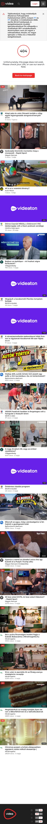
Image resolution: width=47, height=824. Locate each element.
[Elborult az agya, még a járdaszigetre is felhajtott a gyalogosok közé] (23, 507)
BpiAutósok (9, 378)
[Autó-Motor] (1, 189)
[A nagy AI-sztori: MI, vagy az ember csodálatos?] (23, 434)
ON (41, 814)
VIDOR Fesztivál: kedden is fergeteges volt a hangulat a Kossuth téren (25, 412)
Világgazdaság (10, 266)
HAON (7, 228)
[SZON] (1, 412)
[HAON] (1, 224)
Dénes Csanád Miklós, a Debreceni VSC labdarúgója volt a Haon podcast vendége (24, 225)
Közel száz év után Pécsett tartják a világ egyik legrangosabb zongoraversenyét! (23, 114)
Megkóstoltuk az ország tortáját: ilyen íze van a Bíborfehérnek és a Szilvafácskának (24, 710)
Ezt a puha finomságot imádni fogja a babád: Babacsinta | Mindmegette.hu (22, 635)
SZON (7, 416)
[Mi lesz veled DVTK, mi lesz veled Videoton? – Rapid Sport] (23, 582)
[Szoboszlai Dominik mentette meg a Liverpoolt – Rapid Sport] (23, 136)
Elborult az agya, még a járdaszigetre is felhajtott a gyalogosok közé (24, 523)
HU (37, 810)
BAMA (7, 118)
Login (35, 4)
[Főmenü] (43, 3)
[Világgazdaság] (1, 262)
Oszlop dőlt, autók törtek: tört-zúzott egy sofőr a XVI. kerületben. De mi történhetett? (25, 375)
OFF (37, 821)
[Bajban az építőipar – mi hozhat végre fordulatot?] (23, 246)
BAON (7, 303)
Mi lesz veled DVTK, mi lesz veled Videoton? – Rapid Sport (24, 598)
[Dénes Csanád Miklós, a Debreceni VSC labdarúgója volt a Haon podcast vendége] (23, 208)
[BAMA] (1, 114)
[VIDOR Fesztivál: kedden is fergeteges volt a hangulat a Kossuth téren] (23, 396)
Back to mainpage (23, 75)
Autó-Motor (9, 190)
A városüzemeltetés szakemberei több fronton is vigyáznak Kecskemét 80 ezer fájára (25, 337)
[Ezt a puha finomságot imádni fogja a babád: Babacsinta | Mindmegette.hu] (23, 619)
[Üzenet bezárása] (43, 14)
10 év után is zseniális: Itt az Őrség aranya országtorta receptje (23, 673)
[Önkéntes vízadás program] (23, 471)
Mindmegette (10, 639)
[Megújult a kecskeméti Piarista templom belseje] (23, 284)
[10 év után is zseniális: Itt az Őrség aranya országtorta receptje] (23, 657)
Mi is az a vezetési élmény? (17, 188)
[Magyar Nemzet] (1, 151)
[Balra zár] (37, 817)
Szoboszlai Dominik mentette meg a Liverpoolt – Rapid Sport (21, 152)
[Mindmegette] (1, 635)
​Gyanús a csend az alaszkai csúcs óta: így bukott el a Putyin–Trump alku (23, 560)
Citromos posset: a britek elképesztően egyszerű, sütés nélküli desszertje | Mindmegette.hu (23, 749)
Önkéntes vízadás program (17, 486)
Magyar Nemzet (11, 155)
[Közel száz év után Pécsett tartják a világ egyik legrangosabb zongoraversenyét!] (23, 98)
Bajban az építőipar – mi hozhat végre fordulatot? (22, 262)
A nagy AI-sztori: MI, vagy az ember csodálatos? (21, 450)
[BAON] (1, 299)
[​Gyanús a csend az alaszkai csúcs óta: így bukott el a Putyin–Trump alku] (23, 544)
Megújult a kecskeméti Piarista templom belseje (23, 300)
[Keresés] (18, 3)
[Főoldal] (7, 3)
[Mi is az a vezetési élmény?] (23, 173)
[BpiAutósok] (1, 374)
